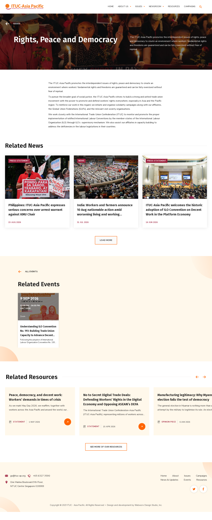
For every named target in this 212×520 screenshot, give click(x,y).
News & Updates (169, 479)
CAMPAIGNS (189, 6)
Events (187, 479)
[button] (124, 6)
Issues (187, 475)
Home (111, 6)
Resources (201, 479)
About (175, 475)
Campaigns (201, 475)
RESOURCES (174, 6)
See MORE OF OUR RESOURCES (106, 446)
